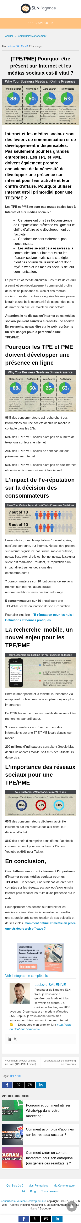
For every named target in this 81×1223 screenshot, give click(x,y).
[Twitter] (15, 1039)
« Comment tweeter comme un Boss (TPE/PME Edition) (20, 1062)
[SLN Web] (40, 12)
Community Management (32, 36)
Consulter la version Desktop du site (23, 1201)
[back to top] (71, 1206)
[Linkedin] (9, 1039)
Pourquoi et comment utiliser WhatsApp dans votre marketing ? (48, 1110)
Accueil (9, 36)
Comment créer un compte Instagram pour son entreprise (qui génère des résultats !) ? (49, 1158)
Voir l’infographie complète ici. (27, 976)
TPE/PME (16, 1076)
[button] (40, 23)
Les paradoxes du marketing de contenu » (60, 1062)
